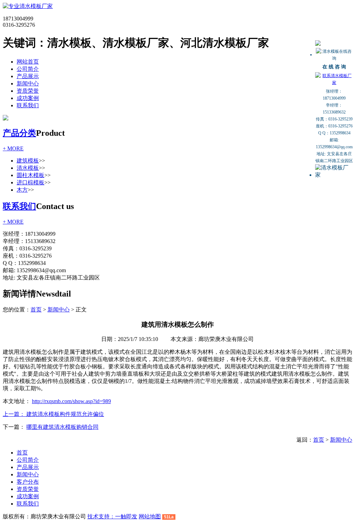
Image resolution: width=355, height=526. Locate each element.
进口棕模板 (30, 182)
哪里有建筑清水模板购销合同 (62, 427)
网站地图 (150, 516)
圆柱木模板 (30, 175)
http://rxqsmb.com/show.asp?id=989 (71, 401)
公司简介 (28, 69)
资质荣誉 (28, 91)
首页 (36, 309)
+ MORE (13, 148)
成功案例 (28, 98)
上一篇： (14, 414)
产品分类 (19, 132)
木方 (22, 190)
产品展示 (28, 76)
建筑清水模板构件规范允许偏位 (65, 414)
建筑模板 (28, 161)
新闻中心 (28, 83)
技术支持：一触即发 (112, 516)
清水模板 (28, 168)
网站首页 (28, 62)
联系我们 (28, 105)
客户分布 (28, 482)
